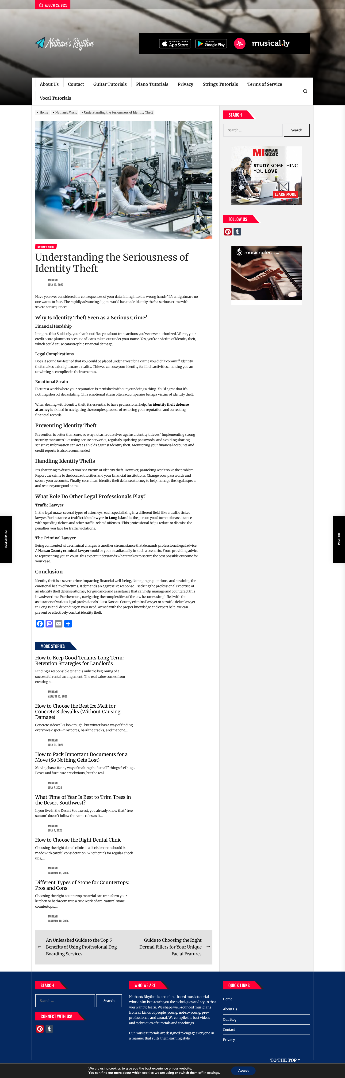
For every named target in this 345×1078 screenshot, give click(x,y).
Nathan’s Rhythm (143, 997)
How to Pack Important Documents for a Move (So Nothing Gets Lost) (81, 757)
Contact (76, 84)
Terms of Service (264, 84)
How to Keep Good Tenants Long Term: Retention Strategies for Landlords (79, 660)
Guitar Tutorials (110, 84)
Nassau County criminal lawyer (64, 551)
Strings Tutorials (220, 84)
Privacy (185, 84)
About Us (49, 84)
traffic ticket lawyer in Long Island (100, 518)
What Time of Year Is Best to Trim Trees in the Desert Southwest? (83, 800)
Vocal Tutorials (55, 98)
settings (213, 1073)
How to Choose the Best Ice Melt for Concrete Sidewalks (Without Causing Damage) (77, 711)
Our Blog (229, 1019)
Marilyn (53, 280)
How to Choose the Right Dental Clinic (78, 840)
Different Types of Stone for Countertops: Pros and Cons (82, 885)
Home (227, 999)
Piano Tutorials (152, 84)
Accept (243, 1070)
